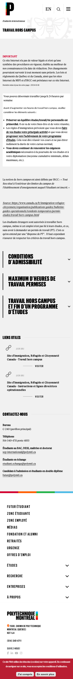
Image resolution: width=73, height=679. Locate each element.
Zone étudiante (18, 513)
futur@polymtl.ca (13, 475)
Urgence (13, 548)
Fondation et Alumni (22, 534)
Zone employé (17, 520)
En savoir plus (45, 674)
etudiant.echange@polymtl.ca (19, 463)
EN (48, 9)
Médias (12, 527)
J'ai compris (25, 674)
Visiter (39, 366)
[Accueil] (10, 9)
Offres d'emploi (19, 555)
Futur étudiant (18, 507)
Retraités (14, 541)
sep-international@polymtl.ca (19, 452)
